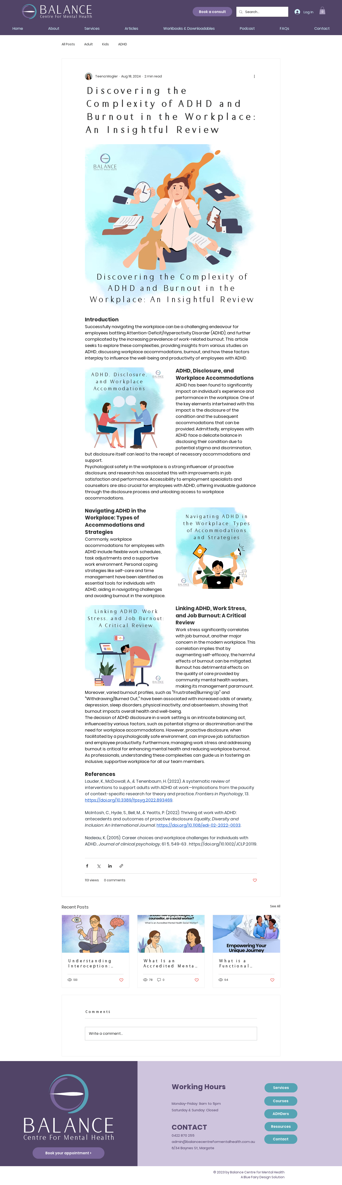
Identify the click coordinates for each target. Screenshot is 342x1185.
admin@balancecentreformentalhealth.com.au (213, 1141)
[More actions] (254, 76)
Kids (105, 44)
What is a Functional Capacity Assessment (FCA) (243, 963)
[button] (322, 10)
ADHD (122, 44)
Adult (88, 44)
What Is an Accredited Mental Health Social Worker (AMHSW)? (170, 963)
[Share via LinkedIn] (110, 866)
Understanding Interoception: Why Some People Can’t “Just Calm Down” (93, 963)
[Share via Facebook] (87, 866)
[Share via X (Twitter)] (98, 866)
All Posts (68, 44)
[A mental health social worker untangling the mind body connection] (95, 934)
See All (275, 906)
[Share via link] (121, 866)
